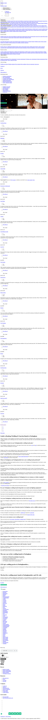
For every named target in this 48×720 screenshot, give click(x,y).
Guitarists (39, 23)
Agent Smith (2, 168)
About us (2, 70)
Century (1, 216)
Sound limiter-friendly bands (21, 26)
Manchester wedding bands (22, 29)
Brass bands (5, 22)
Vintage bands (23, 22)
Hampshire (5, 610)
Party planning (18, 64)
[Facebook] (4, 700)
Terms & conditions (6, 689)
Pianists (42, 23)
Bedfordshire (5, 591)
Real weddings (23, 64)
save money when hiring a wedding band (17, 519)
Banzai (1, 353)
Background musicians (5, 23)
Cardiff (4, 598)
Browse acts (3, 19)
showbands (6, 457)
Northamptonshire (6, 625)
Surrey (4, 635)
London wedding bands (12, 29)
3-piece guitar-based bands (23, 456)
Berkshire (4, 592)
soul (35, 445)
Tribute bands (28, 22)
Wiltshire (4, 641)
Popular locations (4, 29)
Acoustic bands (18, 22)
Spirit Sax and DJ (3, 398)
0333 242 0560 (5, 696)
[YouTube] (4, 708)
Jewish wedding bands (42, 25)
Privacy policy (5, 690)
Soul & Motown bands (22, 21)
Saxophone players (33, 23)
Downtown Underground (5, 185)
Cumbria (4, 602)
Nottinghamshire (6, 626)
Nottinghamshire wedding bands (15, 30)
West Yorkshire (5, 640)
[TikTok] (4, 702)
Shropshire (5, 630)
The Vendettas (3, 323)
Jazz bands (12, 23)
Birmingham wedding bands (32, 29)
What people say (3, 72)
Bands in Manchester (7, 670)
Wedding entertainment (4, 59)
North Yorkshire (6, 624)
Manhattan (2, 138)
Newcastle (5, 622)
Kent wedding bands (43, 30)
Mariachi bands (27, 25)
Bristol (4, 595)
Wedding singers (38, 41)
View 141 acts (3, 112)
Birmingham (5, 593)
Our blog (4, 681)
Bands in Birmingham (7, 671)
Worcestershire (5, 642)
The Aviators (2, 262)
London (4, 620)
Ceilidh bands (21, 25)
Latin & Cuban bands (34, 25)
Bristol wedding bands (4, 30)
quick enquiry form (31, 179)
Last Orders (2, 201)
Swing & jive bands (39, 36)
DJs (13, 25)
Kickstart (2, 383)
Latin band (32, 512)
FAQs (1, 68)
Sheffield (4, 629)
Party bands (15, 21)
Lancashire (5, 614)
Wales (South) (5, 638)
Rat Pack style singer (5, 485)
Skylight (2, 153)
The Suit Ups (2, 277)
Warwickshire (5, 639)
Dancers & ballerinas (41, 26)
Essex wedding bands (35, 30)
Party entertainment (12, 59)
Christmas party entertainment (31, 59)
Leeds (4, 615)
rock (32, 445)
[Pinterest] (4, 706)
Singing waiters (3, 26)
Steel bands (16, 23)
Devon (4, 604)
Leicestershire (5, 616)
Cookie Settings (6, 692)
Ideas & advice (3, 55)
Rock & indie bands (30, 21)
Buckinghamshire (6, 596)
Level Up (2, 246)
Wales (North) (5, 637)
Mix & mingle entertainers (32, 26)
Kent (4, 613)
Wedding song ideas (4, 64)
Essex (4, 607)
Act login (4, 680)
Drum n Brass (3, 292)
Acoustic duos (21, 23)
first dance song (32, 500)
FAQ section (13, 179)
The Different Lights (4, 231)
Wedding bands (10, 21)
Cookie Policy (5, 691)
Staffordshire (5, 632)
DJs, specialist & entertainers (6, 25)
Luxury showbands (11, 22)
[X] (4, 710)
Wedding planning (11, 64)
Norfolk (4, 623)
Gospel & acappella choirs (11, 26)
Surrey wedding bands (4, 31)
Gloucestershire (6, 609)
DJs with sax (16, 25)
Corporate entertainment (21, 59)
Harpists (10, 24)
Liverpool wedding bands (43, 29)
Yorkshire (4, 643)
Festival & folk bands (38, 21)
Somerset (4, 631)
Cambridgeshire (6, 597)
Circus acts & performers (39, 47)
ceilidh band (23, 512)
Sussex (4, 636)
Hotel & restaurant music (7, 81)
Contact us (7, 11)
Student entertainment (41, 59)
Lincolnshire (5, 618)
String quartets (6, 24)
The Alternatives (3, 338)
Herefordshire (5, 611)
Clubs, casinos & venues (12, 60)
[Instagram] (4, 704)
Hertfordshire (5, 612)
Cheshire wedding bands (13, 31)
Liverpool (4, 619)
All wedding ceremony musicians (30, 24)
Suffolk (4, 633)
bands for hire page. (31, 514)
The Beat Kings (3, 123)
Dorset (4, 605)
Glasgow (4, 608)
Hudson (1, 307)
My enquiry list (8, 12)
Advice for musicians (30, 64)
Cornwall (4, 601)
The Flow (2, 413)
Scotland (4, 628)
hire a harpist (6, 482)
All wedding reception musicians (18, 24)
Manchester (5, 621)
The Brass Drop (3, 367)
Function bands (3, 21)
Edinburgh (5, 606)
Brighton (4, 594)
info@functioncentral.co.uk (8, 697)
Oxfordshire (5, 627)
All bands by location (22, 31)
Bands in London (6, 669)
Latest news (37, 64)
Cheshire (4, 599)
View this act (5, 131)
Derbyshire (5, 603)
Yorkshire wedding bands (26, 30)
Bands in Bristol (6, 672)
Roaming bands (27, 23)
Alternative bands (34, 22)
